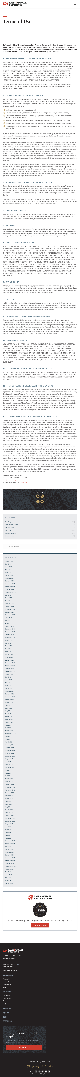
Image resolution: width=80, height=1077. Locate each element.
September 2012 (10, 795)
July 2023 (8, 643)
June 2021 (8, 708)
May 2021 (8, 711)
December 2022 (10, 663)
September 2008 (10, 866)
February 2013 (9, 781)
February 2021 (9, 719)
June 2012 (8, 804)
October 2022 (9, 668)
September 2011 (10, 821)
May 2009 (8, 846)
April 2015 (8, 770)
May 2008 (8, 877)
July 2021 (8, 705)
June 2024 (8, 617)
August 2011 (9, 824)
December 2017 (10, 767)
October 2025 (9, 589)
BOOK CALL (24, 1048)
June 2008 (8, 875)
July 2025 (8, 595)
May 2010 (8, 835)
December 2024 (10, 609)
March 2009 (9, 849)
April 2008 (8, 880)
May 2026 (8, 569)
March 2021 (9, 716)
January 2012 (9, 815)
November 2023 (10, 632)
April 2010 (8, 838)
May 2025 (8, 601)
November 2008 (10, 860)
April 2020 (8, 728)
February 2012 (9, 812)
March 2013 (9, 779)
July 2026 (8, 564)
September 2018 (10, 756)
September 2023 (10, 637)
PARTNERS (7, 1021)
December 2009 (10, 841)
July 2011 (8, 827)
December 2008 (10, 858)
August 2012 (9, 798)
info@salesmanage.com (11, 480)
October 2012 (9, 793)
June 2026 (8, 567)
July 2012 (8, 801)
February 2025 (9, 603)
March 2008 (9, 883)
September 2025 (10, 592)
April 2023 (8, 651)
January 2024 (9, 626)
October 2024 (9, 612)
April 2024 (8, 623)
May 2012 (8, 807)
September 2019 (10, 733)
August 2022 (9, 674)
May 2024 (8, 620)
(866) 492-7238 (8, 964)
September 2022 (10, 671)
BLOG (5, 1017)
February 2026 (9, 578)
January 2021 (9, 722)
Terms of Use (35, 1074)
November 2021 (10, 699)
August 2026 (9, 561)
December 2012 (10, 787)
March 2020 (9, 730)
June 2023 (8, 646)
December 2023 (10, 629)
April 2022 (8, 685)
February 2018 (9, 764)
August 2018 (9, 759)
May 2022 (8, 682)
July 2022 (8, 677)
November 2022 (10, 666)
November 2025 (10, 586)
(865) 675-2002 (8, 967)
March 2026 (9, 575)
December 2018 (10, 750)
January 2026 (9, 581)
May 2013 (8, 773)
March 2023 (9, 654)
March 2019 (9, 742)
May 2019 (8, 736)
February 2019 (9, 745)
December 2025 (10, 584)
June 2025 (8, 598)
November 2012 (10, 790)
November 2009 (10, 843)
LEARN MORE (40, 925)
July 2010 (8, 832)
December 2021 (10, 697)
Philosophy (6, 979)
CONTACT (7, 1009)
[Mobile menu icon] (75, 4)
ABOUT (6, 1013)
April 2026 (8, 572)
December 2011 (10, 818)
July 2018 (8, 762)
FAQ (4, 987)
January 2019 (9, 747)
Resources (6, 1001)
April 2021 (8, 714)
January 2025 (9, 606)
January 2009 (9, 855)
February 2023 (9, 657)
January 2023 (9, 660)
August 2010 (9, 829)
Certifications (7, 984)
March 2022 (9, 688)
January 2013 (9, 784)
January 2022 (9, 694)
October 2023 (9, 634)
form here (24, 482)
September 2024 (10, 615)
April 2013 (8, 776)
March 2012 (9, 810)
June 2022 (8, 680)
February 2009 (9, 852)
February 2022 (9, 691)
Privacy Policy (44, 1074)
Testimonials (7, 998)
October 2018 (9, 753)
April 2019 (8, 739)
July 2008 (8, 872)
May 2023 (8, 649)
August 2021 (9, 702)
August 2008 (9, 869)
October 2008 (9, 863)
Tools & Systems (8, 982)
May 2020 (8, 725)
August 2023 (9, 640)
